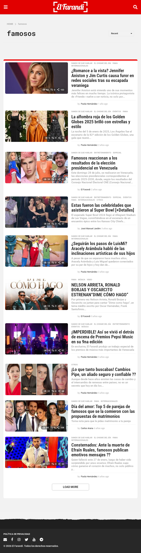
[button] (5, 7)
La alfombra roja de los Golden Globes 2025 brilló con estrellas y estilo (100, 121)
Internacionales (79, 66)
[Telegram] (41, 539)
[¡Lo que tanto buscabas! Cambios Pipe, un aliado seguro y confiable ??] (36, 379)
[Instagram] (19, 539)
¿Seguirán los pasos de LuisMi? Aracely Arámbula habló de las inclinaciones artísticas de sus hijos (103, 248)
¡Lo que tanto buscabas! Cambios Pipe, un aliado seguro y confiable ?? (103, 372)
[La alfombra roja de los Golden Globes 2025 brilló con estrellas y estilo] (36, 126)
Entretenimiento (102, 153)
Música (81, 280)
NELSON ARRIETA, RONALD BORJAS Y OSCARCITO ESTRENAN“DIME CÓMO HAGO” (99, 289)
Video (89, 280)
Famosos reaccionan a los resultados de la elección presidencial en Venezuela (94, 162)
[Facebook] (12, 539)
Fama (115, 63)
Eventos (117, 112)
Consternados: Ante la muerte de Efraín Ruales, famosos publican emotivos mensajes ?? (100, 449)
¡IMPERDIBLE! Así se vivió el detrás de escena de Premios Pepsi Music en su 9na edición (102, 336)
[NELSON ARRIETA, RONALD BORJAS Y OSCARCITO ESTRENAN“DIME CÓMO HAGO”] (36, 294)
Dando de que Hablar (81, 63)
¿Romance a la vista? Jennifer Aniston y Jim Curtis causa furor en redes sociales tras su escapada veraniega (102, 78)
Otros (100, 200)
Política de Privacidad (16, 534)
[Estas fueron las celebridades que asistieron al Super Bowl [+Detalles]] (36, 212)
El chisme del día (102, 63)
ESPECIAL (117, 153)
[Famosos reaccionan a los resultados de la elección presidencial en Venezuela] (36, 167)
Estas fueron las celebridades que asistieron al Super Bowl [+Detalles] (102, 208)
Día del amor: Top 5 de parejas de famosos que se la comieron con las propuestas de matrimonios (103, 411)
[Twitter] (26, 539)
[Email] (5, 539)
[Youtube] (33, 539)
